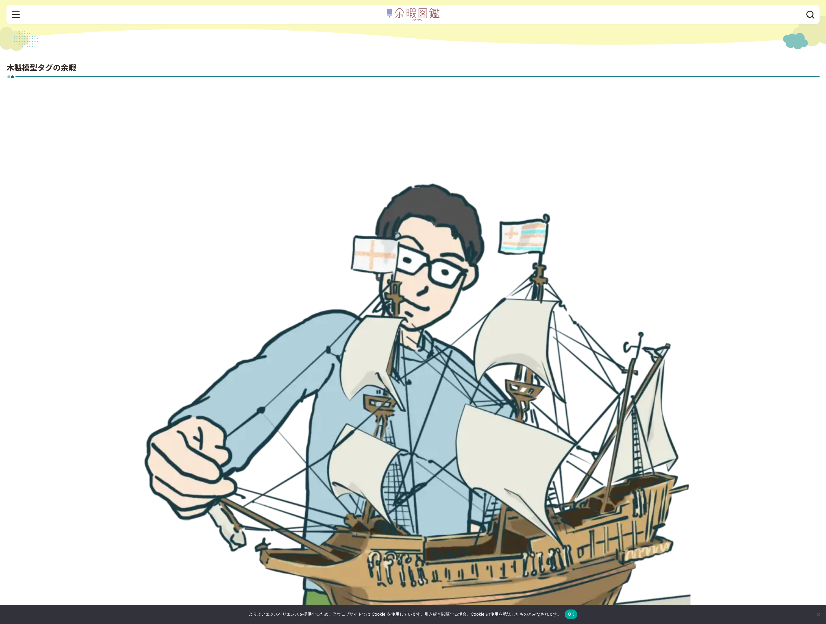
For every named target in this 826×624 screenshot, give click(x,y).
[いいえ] (818, 614)
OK (571, 614)
